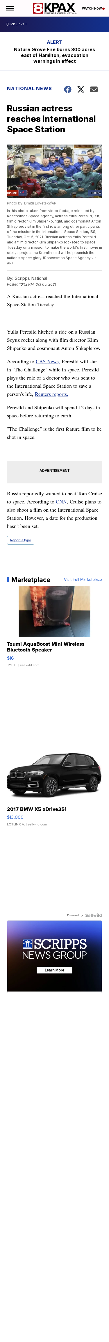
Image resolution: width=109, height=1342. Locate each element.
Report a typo (20, 540)
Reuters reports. (51, 393)
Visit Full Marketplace (83, 580)
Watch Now (92, 8)
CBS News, (48, 361)
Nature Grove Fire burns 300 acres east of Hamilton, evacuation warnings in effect (54, 55)
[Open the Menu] (9, 8)
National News (29, 88)
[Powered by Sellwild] (93, 915)
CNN (61, 501)
